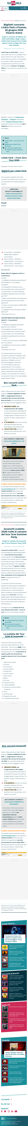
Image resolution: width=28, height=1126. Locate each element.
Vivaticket (4, 119)
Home (2, 20)
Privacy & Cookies (16, 1121)
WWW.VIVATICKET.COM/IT (14, 196)
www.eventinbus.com (8, 489)
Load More (14, 916)
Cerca (22, 8)
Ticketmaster (19, 117)
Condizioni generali (5, 1121)
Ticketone (12, 119)
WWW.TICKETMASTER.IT (14, 193)
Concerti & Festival (9, 20)
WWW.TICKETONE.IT (14, 198)
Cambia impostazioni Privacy (8, 1122)
